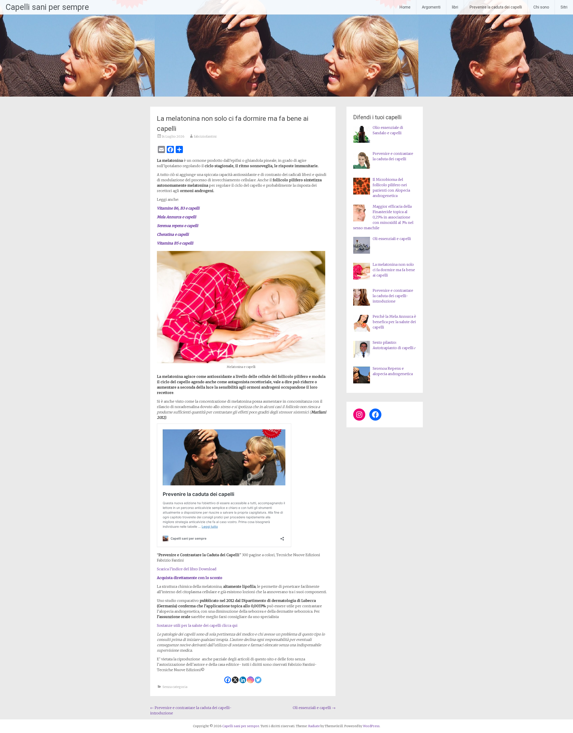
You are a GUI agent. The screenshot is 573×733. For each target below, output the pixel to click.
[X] (235, 680)
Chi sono (541, 7)
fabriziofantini (205, 136)
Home (405, 7)
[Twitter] (258, 680)
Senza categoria (174, 687)
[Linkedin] (242, 680)
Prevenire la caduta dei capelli (496, 7)
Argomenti (431, 7)
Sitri (563, 7)
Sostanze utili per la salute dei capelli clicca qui (197, 625)
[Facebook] (227, 680)
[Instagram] (250, 680)
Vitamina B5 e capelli (175, 243)
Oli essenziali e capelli (314, 707)
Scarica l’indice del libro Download (186, 569)
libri (455, 7)
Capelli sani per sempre (47, 7)
